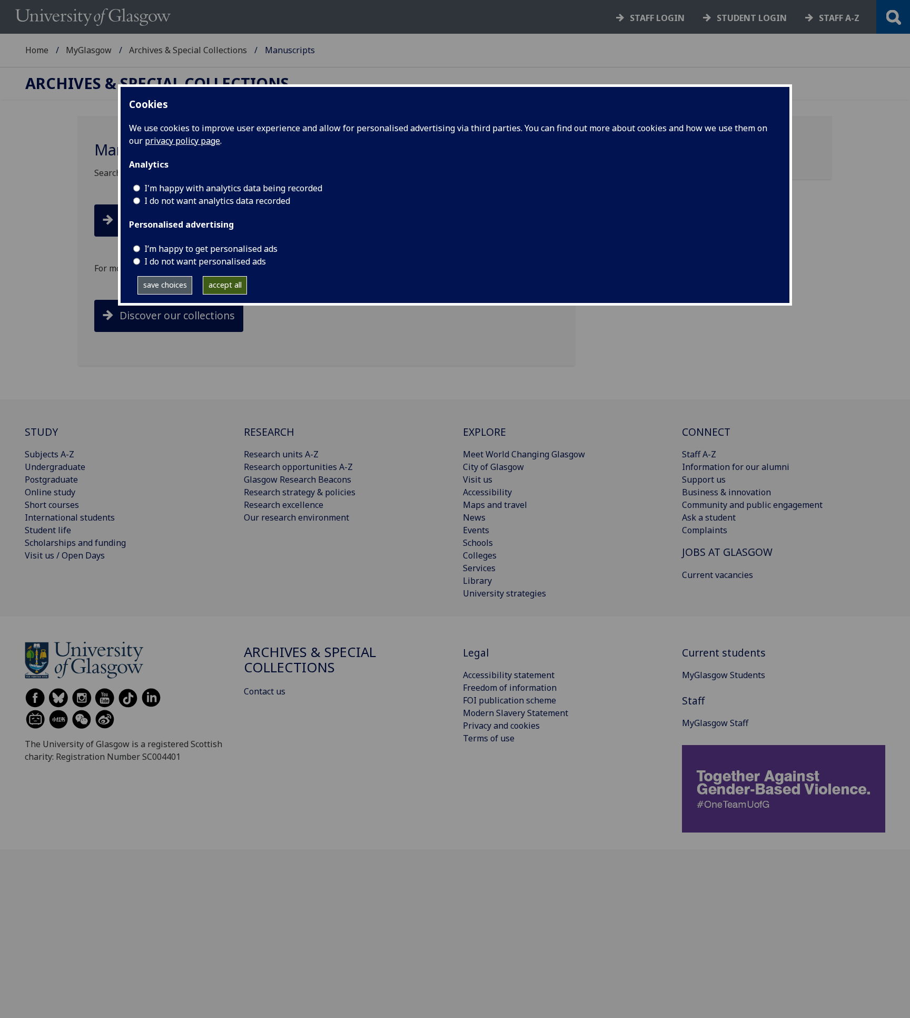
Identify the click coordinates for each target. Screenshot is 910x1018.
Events (476, 530)
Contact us (264, 691)
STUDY (41, 432)
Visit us (477, 479)
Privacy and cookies (501, 725)
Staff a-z (839, 18)
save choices (165, 285)
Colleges (480, 555)
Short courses (52, 505)
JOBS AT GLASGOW (727, 552)
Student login (752, 18)
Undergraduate (55, 467)
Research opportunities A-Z (298, 467)
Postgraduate (51, 479)
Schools (478, 543)
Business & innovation (726, 492)
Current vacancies (717, 575)
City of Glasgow (493, 467)
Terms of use (489, 738)
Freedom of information (510, 687)
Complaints (704, 530)
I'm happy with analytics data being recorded (233, 188)
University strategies (504, 593)
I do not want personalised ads (205, 261)
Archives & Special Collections (188, 50)
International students (70, 517)
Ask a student (709, 517)
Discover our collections (177, 315)
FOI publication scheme (509, 700)
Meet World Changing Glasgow (524, 454)
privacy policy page (182, 140)
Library (477, 580)
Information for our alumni (735, 467)
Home (36, 50)
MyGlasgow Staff (715, 723)
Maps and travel (495, 505)
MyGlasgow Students (723, 675)
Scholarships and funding (75, 543)
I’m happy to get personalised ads (211, 248)
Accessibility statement (509, 675)
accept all (225, 285)
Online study (50, 492)
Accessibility (487, 492)
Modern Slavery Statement (515, 713)
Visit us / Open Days (65, 555)
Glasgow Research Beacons (297, 479)
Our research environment (296, 517)
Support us (704, 479)
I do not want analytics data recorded (217, 201)
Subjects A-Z (49, 454)
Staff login (657, 18)
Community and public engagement (752, 505)
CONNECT (706, 432)
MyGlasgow (89, 50)
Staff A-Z (699, 454)
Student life (48, 530)
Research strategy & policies (299, 492)
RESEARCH (269, 432)
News (474, 517)
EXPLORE (484, 432)
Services (479, 568)
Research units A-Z (281, 454)
